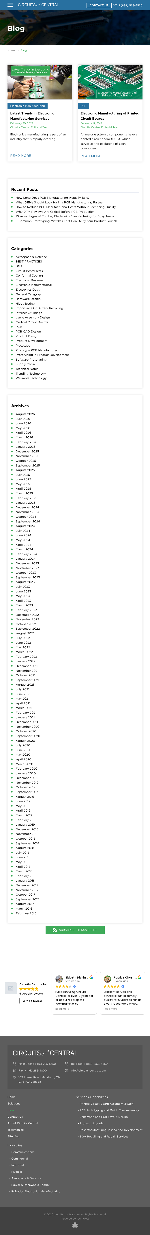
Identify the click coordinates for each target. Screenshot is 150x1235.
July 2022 (23, 637)
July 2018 (22, 852)
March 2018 (24, 871)
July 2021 (22, 689)
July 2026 (23, 418)
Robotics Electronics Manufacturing (35, 1191)
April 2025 (23, 488)
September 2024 (28, 521)
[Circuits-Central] (38, 4)
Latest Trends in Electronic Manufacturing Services (32, 115)
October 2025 (26, 460)
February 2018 (26, 876)
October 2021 (25, 675)
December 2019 (27, 777)
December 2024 (27, 507)
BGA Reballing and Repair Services (104, 1136)
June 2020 (23, 750)
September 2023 (28, 577)
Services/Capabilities (92, 1097)
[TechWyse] (75, 1225)
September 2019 (27, 791)
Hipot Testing (25, 303)
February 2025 (26, 498)
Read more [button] (62, 1009)
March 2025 (24, 493)
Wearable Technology (31, 378)
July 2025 (23, 474)
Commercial (19, 1158)
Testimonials (16, 1129)
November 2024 (27, 512)
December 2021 (27, 666)
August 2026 (25, 414)
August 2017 (25, 903)
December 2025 (27, 451)
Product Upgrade (92, 1123)
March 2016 (24, 908)
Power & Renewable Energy (30, 1184)
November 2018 (27, 833)
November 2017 (27, 890)
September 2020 (28, 736)
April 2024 (23, 544)
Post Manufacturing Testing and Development (111, 1129)
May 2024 (23, 540)
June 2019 (23, 801)
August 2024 (25, 526)
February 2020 (26, 768)
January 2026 (25, 446)
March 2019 (24, 815)
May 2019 (22, 806)
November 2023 (27, 568)
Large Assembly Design (33, 317)
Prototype (23, 345)
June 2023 (23, 591)
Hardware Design (28, 298)
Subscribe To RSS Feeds (78, 929)
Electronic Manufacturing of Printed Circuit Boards (109, 115)
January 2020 (26, 773)
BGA (19, 266)
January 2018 (25, 880)
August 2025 (25, 470)
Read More (20, 155)
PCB (83, 105)
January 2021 (25, 717)
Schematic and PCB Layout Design (104, 1116)
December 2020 (27, 722)
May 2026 (23, 428)
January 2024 (26, 558)
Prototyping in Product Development (42, 354)
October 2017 (25, 894)
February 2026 (26, 442)
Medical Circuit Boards (32, 322)
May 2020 (23, 754)
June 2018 (23, 857)
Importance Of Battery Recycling (39, 308)
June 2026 (23, 423)
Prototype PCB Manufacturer (36, 350)
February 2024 (26, 554)
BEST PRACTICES (29, 261)
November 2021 (27, 670)
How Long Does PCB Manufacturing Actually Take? (52, 197)
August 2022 (25, 633)
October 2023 (26, 572)
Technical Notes (27, 368)
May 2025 (23, 484)
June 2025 (23, 479)
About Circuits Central (23, 1123)
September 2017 (27, 899)
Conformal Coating (29, 275)
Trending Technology (31, 373)
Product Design (27, 336)
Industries (15, 1145)
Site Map (14, 1136)
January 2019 (25, 824)
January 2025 (25, 502)
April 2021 (23, 703)
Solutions (14, 1103)
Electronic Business (30, 280)
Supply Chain (25, 364)
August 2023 (25, 582)
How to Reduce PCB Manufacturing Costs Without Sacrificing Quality (66, 207)
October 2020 (26, 731)
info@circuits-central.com (88, 1070)
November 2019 (27, 782)
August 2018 (25, 847)
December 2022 (27, 614)
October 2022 (26, 624)
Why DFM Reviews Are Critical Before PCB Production (55, 211)
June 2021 (23, 694)
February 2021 (26, 712)
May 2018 (22, 861)
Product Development (31, 340)
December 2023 (27, 563)
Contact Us (99, 5)
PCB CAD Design (28, 331)
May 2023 (23, 596)
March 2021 (24, 707)
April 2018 (23, 866)
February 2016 (26, 913)
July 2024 (23, 530)
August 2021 (25, 684)
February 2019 (26, 820)
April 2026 (23, 432)
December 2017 (27, 885)
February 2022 (26, 656)
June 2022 (23, 642)
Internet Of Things (29, 312)
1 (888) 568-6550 (130, 5)
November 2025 (27, 456)
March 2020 (24, 764)
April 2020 (23, 759)
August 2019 (25, 796)
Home (12, 50)
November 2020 (27, 726)
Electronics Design (29, 289)
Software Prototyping (31, 359)
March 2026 (24, 437)
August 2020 (25, 740)
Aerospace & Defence (31, 256)
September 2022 (28, 628)
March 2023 (24, 605)
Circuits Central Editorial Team (29, 127)
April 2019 (23, 810)
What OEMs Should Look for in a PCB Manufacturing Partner (60, 202)
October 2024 (26, 516)
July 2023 (23, 586)
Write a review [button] (32, 1001)
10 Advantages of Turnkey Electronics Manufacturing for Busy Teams (65, 216)
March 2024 (24, 549)
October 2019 (25, 787)
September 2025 (28, 465)
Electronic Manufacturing (27, 105)
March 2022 (24, 652)
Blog (11, 1109)
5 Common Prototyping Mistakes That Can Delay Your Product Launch (66, 221)
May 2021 (22, 698)
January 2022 (25, 661)
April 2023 (23, 600)
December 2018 (27, 829)
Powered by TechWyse (75, 1218)
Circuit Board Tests (29, 271)
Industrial (17, 1165)
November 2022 (27, 619)
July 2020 (23, 745)
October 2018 (25, 838)
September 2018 (27, 843)
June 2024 (23, 535)
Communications (22, 1151)
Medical (16, 1171)
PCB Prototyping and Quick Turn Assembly (109, 1110)
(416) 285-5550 (45, 1063)
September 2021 (27, 680)
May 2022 (23, 647)
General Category (28, 294)
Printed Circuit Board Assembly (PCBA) (107, 1103)
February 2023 (26, 610)
